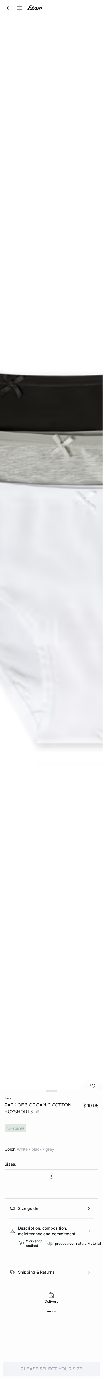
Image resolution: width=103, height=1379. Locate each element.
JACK (8, 1098)
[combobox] (51, 1175)
